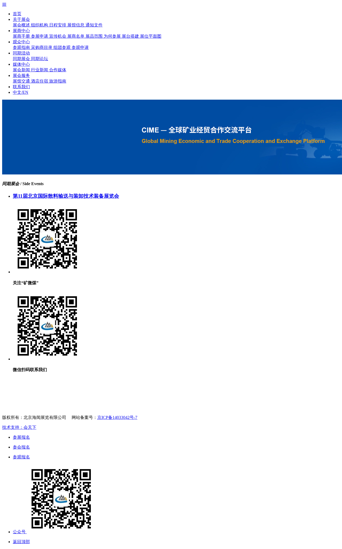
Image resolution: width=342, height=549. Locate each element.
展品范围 (95, 36)
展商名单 (76, 36)
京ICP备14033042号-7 (117, 417)
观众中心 (21, 42)
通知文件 (94, 25)
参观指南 (22, 47)
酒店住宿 (40, 81)
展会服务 (21, 75)
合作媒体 (57, 70)
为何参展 (113, 36)
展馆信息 (76, 25)
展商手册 (22, 36)
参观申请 (80, 47)
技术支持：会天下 (19, 427)
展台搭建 (131, 36)
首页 (17, 13)
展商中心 (21, 30)
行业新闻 (40, 70)
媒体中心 (21, 64)
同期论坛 (39, 58)
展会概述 (22, 25)
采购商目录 (42, 47)
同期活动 (21, 53)
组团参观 (62, 47)
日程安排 (58, 25)
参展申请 (40, 36)
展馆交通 (22, 81)
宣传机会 (58, 36)
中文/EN (20, 92)
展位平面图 (150, 36)
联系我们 (21, 86)
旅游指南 (57, 81)
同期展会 (22, 58)
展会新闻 (22, 70)
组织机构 (40, 25)
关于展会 (21, 19)
